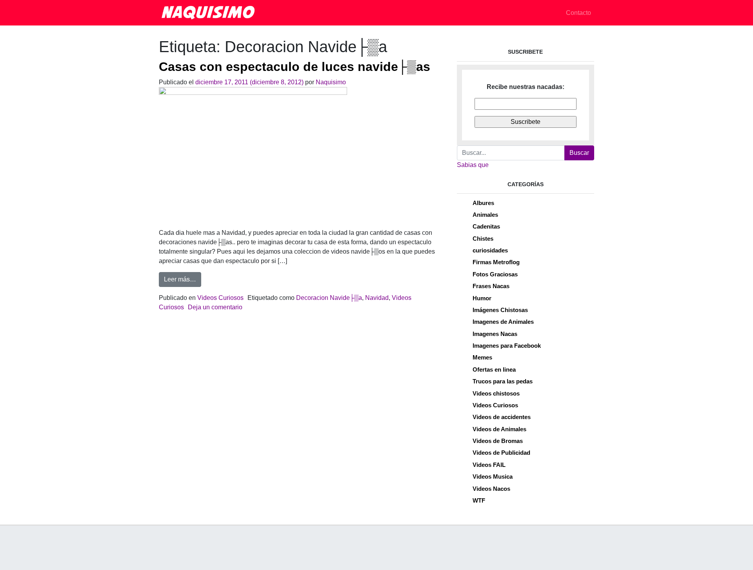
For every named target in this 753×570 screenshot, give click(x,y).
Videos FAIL (489, 464)
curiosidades (490, 250)
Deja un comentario (215, 307)
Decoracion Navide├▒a (329, 297)
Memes (482, 357)
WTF (479, 500)
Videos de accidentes (502, 417)
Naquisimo (331, 82)
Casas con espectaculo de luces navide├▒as (294, 67)
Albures (483, 203)
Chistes (483, 238)
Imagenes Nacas (495, 333)
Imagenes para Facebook (507, 345)
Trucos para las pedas (503, 381)
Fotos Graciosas (495, 274)
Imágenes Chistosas (500, 310)
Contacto (578, 12)
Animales (485, 214)
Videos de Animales (499, 429)
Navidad (377, 297)
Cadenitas (486, 226)
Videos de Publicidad (501, 452)
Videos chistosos (496, 393)
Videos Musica (493, 476)
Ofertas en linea (494, 369)
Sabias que (473, 165)
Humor (482, 298)
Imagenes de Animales (503, 321)
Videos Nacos (491, 488)
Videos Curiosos (220, 297)
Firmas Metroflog (496, 262)
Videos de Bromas (498, 440)
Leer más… (182, 279)
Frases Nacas (491, 286)
